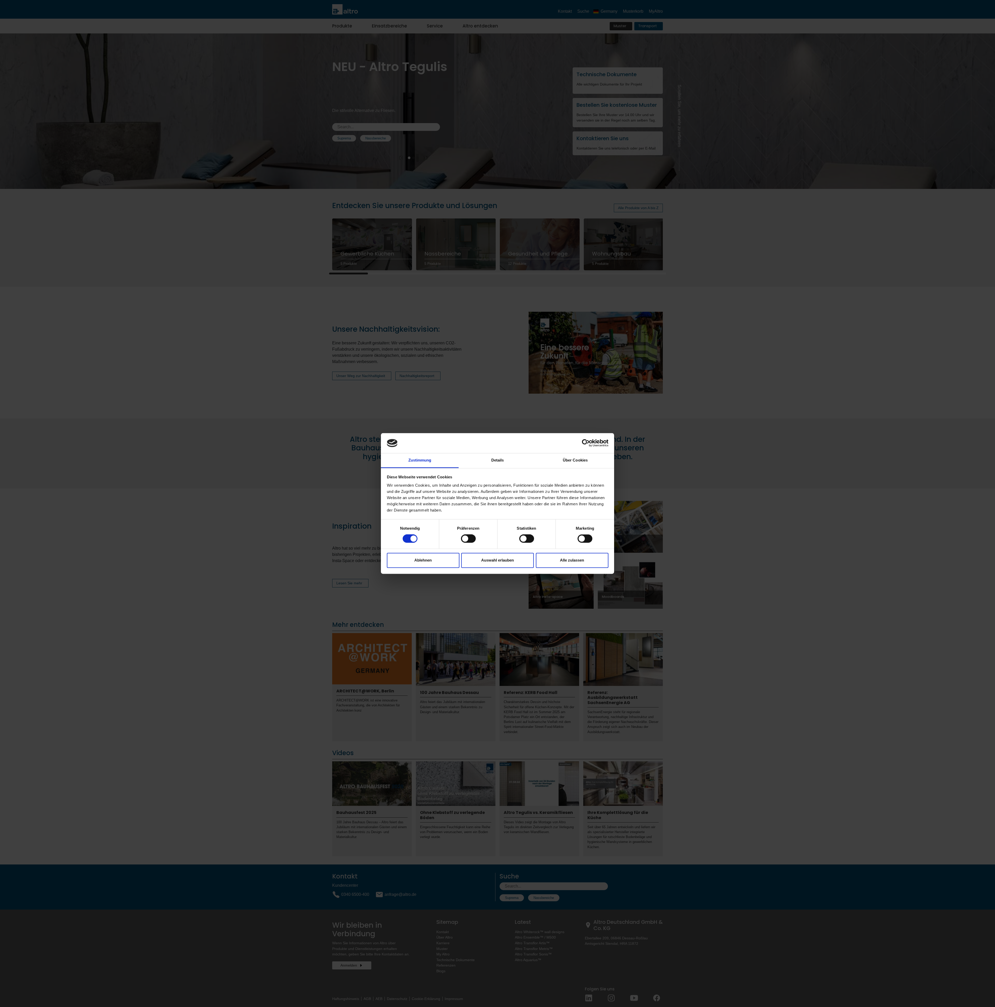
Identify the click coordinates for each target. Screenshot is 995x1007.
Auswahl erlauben (497, 560)
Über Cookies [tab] (575, 460)
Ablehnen (423, 560)
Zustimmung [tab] (419, 460)
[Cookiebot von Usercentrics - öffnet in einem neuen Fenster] (585, 443)
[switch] (468, 539)
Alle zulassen (572, 560)
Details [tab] (497, 460)
